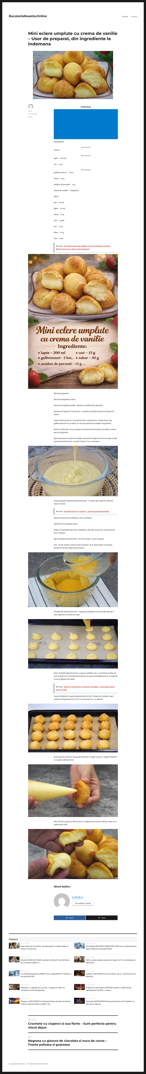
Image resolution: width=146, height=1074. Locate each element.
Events (134, 17)
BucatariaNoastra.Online (28, 16)
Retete (125, 17)
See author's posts (83, 903)
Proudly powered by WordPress (38, 1064)
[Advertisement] (86, 124)
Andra (77, 897)
